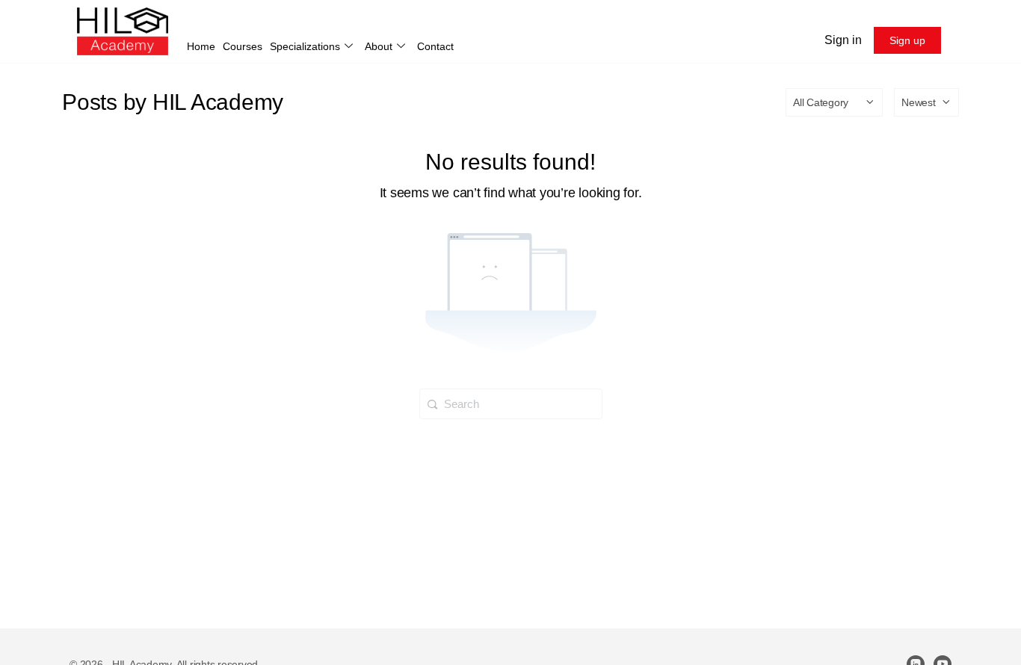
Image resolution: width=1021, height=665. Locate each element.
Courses (242, 46)
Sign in (843, 40)
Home (201, 46)
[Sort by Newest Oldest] (926, 102)
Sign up (907, 40)
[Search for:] (510, 403)
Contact (435, 46)
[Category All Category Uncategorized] (834, 102)
